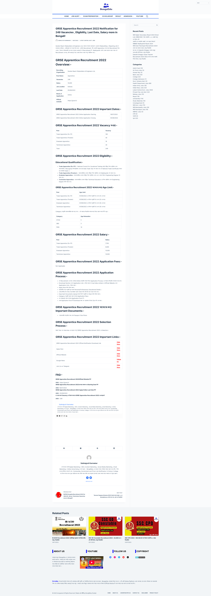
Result (135, 96)
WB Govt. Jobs (137, 105)
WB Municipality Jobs (139, 107)
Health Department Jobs (140, 83)
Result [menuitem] (118, 16)
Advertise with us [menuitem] (125, 593)
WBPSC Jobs (137, 112)
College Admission (138, 79)
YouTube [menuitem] (139, 16)
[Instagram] (64, 416)
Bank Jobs (136, 74)
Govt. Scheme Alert (139, 81)
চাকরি (134, 114)
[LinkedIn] (114, 448)
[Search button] (157, 25)
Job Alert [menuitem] (75, 16)
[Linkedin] (66, 416)
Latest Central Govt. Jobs (87, 40)
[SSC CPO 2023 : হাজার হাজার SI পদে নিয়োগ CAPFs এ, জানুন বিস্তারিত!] (142, 526)
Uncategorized (137, 103)
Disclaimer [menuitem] (145, 593)
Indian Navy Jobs (138, 88)
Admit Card (136, 68)
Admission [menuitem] (128, 16)
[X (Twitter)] (80, 448)
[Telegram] (57, 416)
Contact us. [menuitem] (136, 593)
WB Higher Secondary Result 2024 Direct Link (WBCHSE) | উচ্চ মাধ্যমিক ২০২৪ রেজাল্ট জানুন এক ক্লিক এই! (146, 37)
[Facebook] (62, 416)
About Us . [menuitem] (115, 593)
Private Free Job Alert (140, 92)
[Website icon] (87, 477)
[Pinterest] (97, 448)
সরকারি (134, 116)
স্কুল (134, 118)
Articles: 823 (89, 481)
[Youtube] (59, 416)
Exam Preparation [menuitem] (90, 16)
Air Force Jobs (137, 70)
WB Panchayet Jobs (139, 109)
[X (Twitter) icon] (90, 477)
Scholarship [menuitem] (107, 16)
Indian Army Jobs (138, 85)
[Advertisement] (89, 430)
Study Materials (138, 101)
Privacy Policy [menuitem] (154, 593)
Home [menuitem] (66, 16)
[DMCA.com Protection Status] (140, 557)
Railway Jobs (137, 94)
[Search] (147, 16)
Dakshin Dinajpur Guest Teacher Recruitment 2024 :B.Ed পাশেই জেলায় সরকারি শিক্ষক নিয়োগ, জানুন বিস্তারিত (145, 57)
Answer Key (136, 72)
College (135, 77)
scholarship (136, 98)
